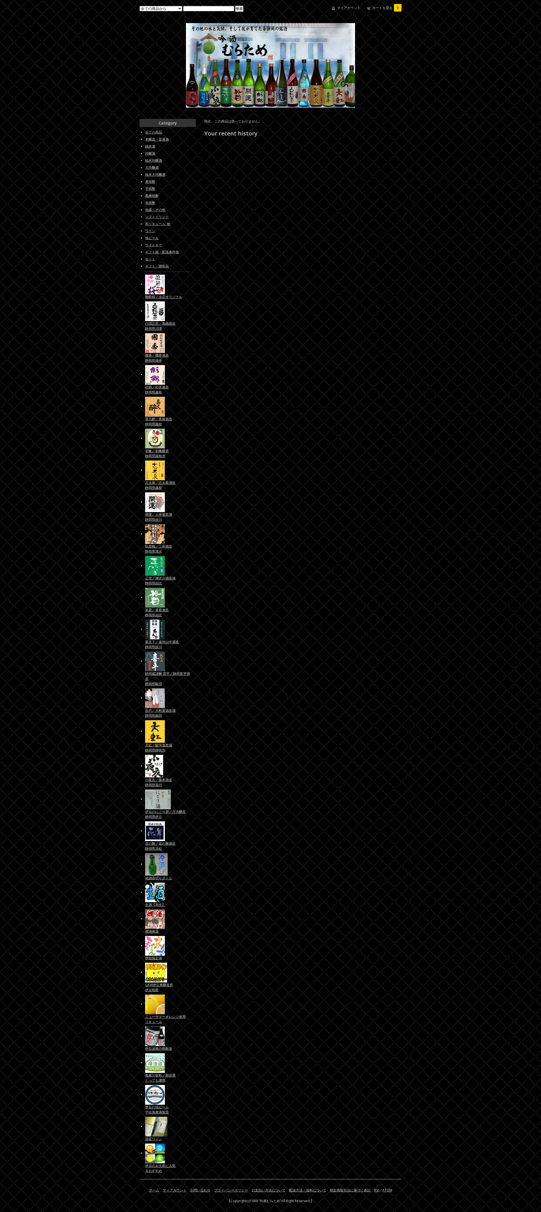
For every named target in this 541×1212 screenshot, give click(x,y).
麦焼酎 (150, 181)
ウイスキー (153, 245)
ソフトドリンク (157, 216)
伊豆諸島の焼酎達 (158, 1048)
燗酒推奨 (152, 931)
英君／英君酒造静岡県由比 (157, 612)
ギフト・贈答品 (157, 266)
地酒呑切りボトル (158, 878)
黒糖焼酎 (152, 195)
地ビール (152, 237)
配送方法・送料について (307, 1190)
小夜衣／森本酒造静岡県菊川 (158, 782)
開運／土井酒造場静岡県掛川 (158, 517)
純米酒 (150, 146)
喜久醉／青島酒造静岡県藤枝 (158, 421)
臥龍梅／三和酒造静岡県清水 (158, 549)
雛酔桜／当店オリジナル (163, 296)
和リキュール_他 (157, 223)
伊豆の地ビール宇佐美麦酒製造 (157, 1110)
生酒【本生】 (155, 904)
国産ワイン (153, 1139)
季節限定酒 (153, 958)
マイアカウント (349, 7)
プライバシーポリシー (231, 1190)
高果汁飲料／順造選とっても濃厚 (160, 1078)
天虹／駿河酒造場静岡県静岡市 (158, 748)
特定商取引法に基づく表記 (350, 1190)
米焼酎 (150, 202)
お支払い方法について (268, 1190)
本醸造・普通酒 (157, 139)
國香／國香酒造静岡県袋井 (157, 358)
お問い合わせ (200, 1190)
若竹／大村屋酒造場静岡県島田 (160, 713)
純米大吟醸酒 (155, 174)
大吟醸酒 (152, 167)
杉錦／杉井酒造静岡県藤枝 (157, 390)
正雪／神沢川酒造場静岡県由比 (160, 581)
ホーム (154, 1190)
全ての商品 (153, 132)
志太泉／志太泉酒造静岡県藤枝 (160, 485)
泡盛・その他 (155, 209)
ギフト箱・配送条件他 (162, 252)
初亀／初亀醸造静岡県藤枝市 (157, 453)
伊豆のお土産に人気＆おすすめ (160, 1168)
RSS (377, 1190)
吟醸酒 (150, 153)
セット (150, 259)
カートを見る (385, 7)
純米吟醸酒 (153, 160)
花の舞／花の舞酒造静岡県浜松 (160, 846)
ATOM (387, 1190)
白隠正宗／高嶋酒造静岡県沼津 (160, 326)
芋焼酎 (150, 188)
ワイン (150, 230)
